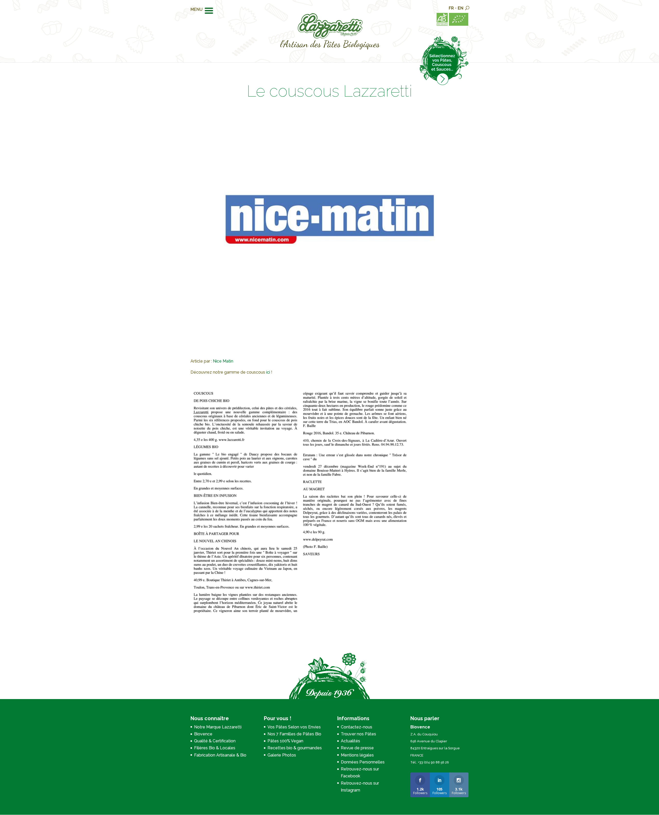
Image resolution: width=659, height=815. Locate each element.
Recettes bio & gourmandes (294, 747)
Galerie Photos (281, 755)
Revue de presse (357, 747)
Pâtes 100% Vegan (285, 740)
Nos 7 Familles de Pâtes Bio (294, 734)
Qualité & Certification (215, 740)
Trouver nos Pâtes (358, 734)
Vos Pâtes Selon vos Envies (294, 727)
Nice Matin (223, 361)
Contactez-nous (356, 727)
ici (268, 372)
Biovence (203, 734)
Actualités (350, 740)
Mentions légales (357, 755)
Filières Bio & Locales (214, 747)
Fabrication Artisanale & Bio (220, 755)
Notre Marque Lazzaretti (217, 727)
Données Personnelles (363, 762)
